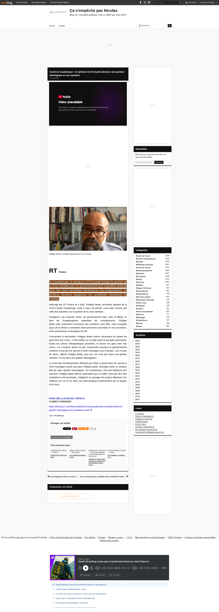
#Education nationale (145, 300)
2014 (137, 373)
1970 (137, 397)
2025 (137, 341)
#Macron (140, 315)
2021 (137, 353)
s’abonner (87, 575)
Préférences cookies (109, 541)
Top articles (90, 537)
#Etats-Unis (141, 303)
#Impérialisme (142, 294)
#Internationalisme (144, 271)
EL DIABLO (139, 414)
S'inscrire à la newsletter (61, 437)
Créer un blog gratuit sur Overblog (66, 537)
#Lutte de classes (143, 268)
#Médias (139, 285)
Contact (62, 26)
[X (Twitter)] (144, 2)
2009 (137, 388)
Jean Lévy (20, 537)
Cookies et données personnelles (200, 537)
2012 (137, 379)
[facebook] (140, 2)
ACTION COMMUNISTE (144, 427)
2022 (137, 350)
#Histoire (140, 274)
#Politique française (144, 265)
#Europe (139, 262)
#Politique (140, 306)
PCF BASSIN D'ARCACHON (146, 430)
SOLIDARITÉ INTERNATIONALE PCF (149, 432)
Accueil (52, 26)
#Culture (139, 309)
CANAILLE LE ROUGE (143, 419)
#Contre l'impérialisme (146, 259)
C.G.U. (129, 537)
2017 (137, 364)
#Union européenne (144, 312)
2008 (137, 391)
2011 (137, 382)
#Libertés (140, 282)
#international (142, 291)
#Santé (139, 326)
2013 (137, 376)
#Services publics (143, 297)
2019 (137, 358)
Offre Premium (175, 537)
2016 (137, 367)
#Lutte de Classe (143, 256)
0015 (137, 399)
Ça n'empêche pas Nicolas (93, 10)
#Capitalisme (141, 320)
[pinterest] (149, 2)
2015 (137, 370)
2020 (137, 355)
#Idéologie (140, 317)
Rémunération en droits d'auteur (150, 537)
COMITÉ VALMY (141, 422)
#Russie (139, 323)
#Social (139, 279)
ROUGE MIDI (140, 424)
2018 (137, 361)
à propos (116, 575)
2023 (137, 347)
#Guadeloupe (59, 415)
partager (101, 575)
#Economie (140, 276)
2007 (137, 394)
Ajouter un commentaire (70, 496)
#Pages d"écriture (143, 288)
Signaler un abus (116, 537)
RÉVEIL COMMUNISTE (144, 416)
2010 (137, 385)
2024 (137, 344)
